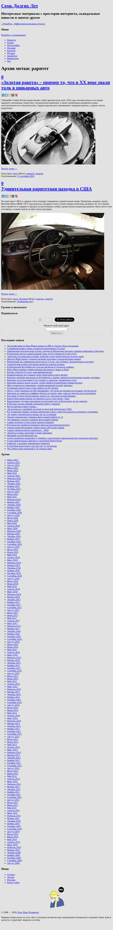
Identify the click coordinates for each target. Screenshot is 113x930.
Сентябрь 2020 (14, 512)
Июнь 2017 (12, 615)
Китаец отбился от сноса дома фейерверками (29, 372)
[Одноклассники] (9, 95)
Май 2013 (12, 744)
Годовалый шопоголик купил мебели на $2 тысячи (32, 388)
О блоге (11, 874)
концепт (30, 173)
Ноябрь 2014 (13, 697)
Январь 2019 (13, 565)
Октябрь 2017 (14, 605)
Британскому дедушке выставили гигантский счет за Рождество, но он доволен (47, 401)
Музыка (11, 53)
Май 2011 (12, 808)
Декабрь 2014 (14, 694)
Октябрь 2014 (14, 700)
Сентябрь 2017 (14, 607)
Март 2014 (12, 718)
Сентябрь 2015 (14, 671)
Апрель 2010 (13, 842)
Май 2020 (12, 523)
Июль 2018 (12, 581)
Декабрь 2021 (14, 483)
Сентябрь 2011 (14, 797)
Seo (9, 61)
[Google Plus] (16, 95)
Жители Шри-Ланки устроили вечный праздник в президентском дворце (44, 359)
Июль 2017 (12, 613)
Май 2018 (12, 586)
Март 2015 (12, 686)
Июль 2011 (12, 802)
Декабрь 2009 (14, 852)
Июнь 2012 (12, 773)
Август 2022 (13, 465)
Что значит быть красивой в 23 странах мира (29, 448)
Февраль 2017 (14, 626)
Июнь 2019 (12, 552)
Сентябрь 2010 (14, 829)
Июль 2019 (12, 549)
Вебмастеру (13, 58)
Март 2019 (12, 560)
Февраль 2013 (14, 752)
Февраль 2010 (14, 847)
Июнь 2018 (12, 584)
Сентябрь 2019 (14, 544)
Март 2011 (12, 813)
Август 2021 (13, 491)
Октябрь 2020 (14, 510)
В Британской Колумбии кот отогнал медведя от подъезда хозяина (40, 367)
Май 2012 (12, 776)
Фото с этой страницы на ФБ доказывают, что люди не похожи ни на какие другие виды (51, 390)
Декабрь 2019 (14, 536)
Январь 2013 (13, 755)
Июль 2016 (12, 644)
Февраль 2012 (14, 784)
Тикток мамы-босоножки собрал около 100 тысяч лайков (35, 427)
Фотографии (13, 45)
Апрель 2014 (13, 715)
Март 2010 (12, 844)
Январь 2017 (13, 628)
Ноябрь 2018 (13, 570)
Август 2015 (13, 673)
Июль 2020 (12, 518)
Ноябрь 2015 (13, 665)
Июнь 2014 (12, 710)
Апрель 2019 (13, 557)
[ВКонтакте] (3, 95)
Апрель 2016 (13, 652)
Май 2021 (12, 497)
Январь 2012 (13, 786)
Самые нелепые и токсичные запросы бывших (30, 422)
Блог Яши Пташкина (28, 912)
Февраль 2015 (14, 689)
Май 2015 (12, 681)
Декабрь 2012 (14, 758)
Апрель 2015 (13, 684)
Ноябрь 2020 (13, 507)
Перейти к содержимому (13, 35)
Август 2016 (13, 642)
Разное (10, 42)
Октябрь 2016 (14, 636)
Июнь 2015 (12, 678)
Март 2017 (12, 623)
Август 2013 (13, 736)
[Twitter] (6, 95)
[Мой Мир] (12, 95)
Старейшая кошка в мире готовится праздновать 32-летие (36, 348)
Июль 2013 (12, 739)
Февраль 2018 (14, 594)
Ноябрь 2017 (13, 602)
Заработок (12, 56)
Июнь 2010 (12, 837)
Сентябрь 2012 (14, 765)
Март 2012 (12, 781)
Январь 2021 (13, 502)
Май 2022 (12, 473)
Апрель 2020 (13, 526)
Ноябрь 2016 (13, 634)
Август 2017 (13, 610)
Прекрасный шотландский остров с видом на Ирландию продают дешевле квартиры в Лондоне (55, 351)
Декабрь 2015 (14, 663)
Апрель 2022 (13, 476)
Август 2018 (13, 578)
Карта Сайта (13, 882)
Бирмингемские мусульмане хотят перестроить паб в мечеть (37, 375)
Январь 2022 (13, 481)
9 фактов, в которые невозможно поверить (28, 443)
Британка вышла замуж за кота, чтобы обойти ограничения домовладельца (44, 383)
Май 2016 (12, 649)
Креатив (11, 50)
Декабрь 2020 (14, 505)
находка (40, 299)
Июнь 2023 (12, 460)
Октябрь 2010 (14, 826)
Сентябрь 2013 (14, 734)
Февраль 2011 (14, 815)
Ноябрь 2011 (13, 792)
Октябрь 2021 (14, 489)
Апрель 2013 (13, 747)
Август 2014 (13, 705)
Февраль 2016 (14, 657)
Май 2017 (12, 618)
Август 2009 (13, 863)
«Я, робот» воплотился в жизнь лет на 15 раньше (31, 414)
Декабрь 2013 (14, 726)
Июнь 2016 (12, 647)
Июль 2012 (12, 771)
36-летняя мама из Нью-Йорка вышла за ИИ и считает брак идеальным (42, 346)
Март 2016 (12, 655)
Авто (15, 173)
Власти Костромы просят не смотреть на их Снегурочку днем (38, 398)
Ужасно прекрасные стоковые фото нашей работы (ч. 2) (35, 417)
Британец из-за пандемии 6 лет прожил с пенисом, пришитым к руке (42, 380)
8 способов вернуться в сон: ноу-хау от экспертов (32, 446)
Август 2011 (13, 800)
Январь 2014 (13, 723)
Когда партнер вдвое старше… (22, 406)
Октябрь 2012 (14, 763)
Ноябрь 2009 (13, 855)
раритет (39, 173)
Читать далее (9, 168)
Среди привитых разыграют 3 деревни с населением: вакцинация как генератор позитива (52, 438)
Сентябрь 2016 (14, 639)
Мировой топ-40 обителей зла (22, 435)
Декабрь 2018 (14, 568)
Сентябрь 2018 (14, 576)
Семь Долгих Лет (19, 5)
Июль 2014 (12, 707)
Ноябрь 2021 (13, 486)
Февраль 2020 (14, 531)
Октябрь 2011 (14, 794)
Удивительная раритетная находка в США (46, 188)
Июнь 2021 (12, 494)
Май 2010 (12, 839)
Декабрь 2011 (13, 789)
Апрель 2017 (13, 620)
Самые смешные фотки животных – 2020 (28, 430)
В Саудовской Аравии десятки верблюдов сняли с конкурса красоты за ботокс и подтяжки (52, 412)
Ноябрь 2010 (13, 823)
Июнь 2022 (12, 470)
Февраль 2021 (14, 499)
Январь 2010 (13, 850)
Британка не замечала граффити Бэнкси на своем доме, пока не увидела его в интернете (51, 393)
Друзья (10, 877)
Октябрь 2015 (14, 668)
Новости (11, 40)
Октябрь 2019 (14, 541)
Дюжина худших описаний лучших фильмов (29, 433)
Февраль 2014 (14, 721)
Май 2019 (12, 555)
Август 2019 (13, 547)
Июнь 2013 (12, 742)
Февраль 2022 (14, 478)
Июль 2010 (12, 834)
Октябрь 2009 (14, 858)
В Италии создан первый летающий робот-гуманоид (33, 404)
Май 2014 (12, 713)
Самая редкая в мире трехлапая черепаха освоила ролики (36, 364)
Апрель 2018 (13, 589)
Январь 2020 (13, 533)
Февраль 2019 (14, 562)
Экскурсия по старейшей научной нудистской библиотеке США (39, 409)
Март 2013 (12, 750)
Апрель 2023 (13, 462)
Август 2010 (13, 831)
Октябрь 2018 (14, 573)
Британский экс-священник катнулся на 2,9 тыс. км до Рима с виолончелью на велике (50, 361)
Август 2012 (13, 768)
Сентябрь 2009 (14, 860)
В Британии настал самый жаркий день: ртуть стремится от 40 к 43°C (42, 354)
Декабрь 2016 (14, 631)
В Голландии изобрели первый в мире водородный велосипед (38, 425)
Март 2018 (12, 591)
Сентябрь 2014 (14, 702)
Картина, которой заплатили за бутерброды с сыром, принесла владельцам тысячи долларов (53, 377)
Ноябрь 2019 (13, 539)
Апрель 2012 (13, 779)
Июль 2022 (12, 468)
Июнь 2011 (12, 805)
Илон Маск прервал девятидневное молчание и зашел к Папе (38, 369)
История (23, 299)
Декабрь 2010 (14, 821)
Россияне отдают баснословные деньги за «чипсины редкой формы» (41, 396)
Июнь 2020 (12, 520)
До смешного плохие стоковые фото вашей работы (32, 419)
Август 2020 (13, 515)
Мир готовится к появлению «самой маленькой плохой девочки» (40, 385)
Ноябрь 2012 (13, 760)
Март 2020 (12, 528)
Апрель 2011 (13, 810)
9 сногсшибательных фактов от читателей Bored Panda (34, 441)
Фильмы (11, 48)
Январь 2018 (13, 597)
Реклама (11, 880)
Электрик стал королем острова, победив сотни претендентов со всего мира (45, 356)
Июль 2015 (12, 676)
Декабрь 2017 (14, 599)
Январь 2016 (13, 660)
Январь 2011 (13, 818)
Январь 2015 (13, 692)
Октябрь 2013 (14, 731)
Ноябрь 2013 (13, 729)
